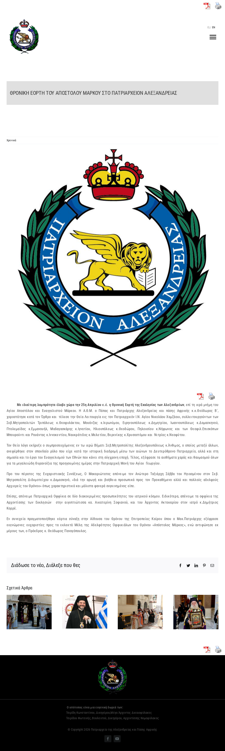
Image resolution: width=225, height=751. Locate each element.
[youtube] (117, 738)
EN (213, 27)
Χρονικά (11, 140)
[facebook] (107, 738)
